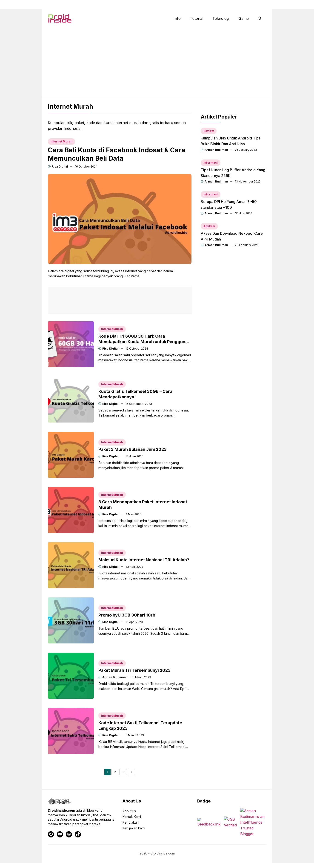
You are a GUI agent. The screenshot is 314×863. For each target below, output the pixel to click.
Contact (207, 4)
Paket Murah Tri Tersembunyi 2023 (134, 670)
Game (244, 18)
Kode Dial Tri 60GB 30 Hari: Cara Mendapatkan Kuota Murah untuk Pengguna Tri (143, 342)
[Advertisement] (157, 62)
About (188, 4)
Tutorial (196, 18)
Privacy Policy (256, 4)
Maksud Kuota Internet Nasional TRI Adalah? (143, 559)
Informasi (210, 162)
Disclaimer (229, 4)
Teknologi (220, 18)
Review (208, 131)
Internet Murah (61, 141)
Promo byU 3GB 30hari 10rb (126, 615)
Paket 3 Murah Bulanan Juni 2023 (132, 449)
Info (177, 18)
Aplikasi (209, 226)
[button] (259, 18)
